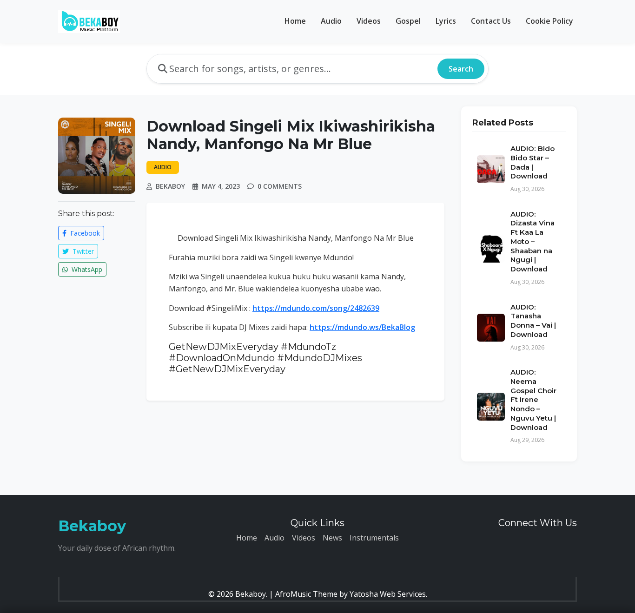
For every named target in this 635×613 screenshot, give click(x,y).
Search (461, 69)
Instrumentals (374, 538)
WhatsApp (86, 269)
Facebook (84, 233)
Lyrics (446, 21)
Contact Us (491, 21)
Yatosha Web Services (388, 594)
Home (295, 21)
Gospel (408, 21)
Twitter (82, 251)
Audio (331, 21)
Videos (369, 21)
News (332, 538)
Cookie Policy (549, 21)
